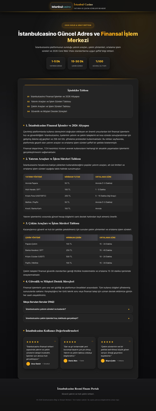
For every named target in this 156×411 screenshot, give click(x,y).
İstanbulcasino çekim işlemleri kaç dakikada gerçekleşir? (52, 318)
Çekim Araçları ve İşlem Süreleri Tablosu (50, 106)
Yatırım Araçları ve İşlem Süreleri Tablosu (51, 101)
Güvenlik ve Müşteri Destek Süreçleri (49, 111)
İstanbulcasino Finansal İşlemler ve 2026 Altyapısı (55, 96)
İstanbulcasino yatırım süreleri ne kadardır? (46, 309)
